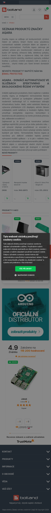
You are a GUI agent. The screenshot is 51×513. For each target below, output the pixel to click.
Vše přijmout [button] (25, 269)
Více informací (27, 263)
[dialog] (25, 256)
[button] (25, 275)
